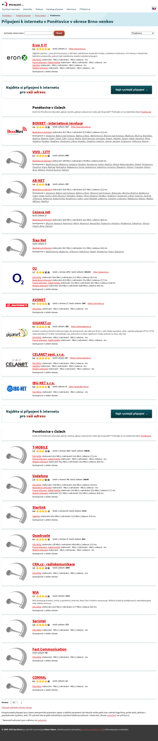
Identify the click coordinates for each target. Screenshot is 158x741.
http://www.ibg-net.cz (79, 386)
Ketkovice (47, 198)
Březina (44, 138)
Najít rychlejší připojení (130, 89)
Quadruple (41, 535)
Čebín (51, 138)
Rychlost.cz (7, 15)
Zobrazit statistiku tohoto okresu (17, 707)
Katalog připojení (54, 9)
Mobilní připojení (40, 68)
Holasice (36, 141)
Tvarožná (138, 167)
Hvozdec (81, 141)
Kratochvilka (59, 198)
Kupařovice (71, 198)
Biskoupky (116, 193)
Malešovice (132, 198)
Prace (44, 167)
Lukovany (121, 198)
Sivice (81, 167)
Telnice (129, 167)
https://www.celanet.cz (80, 357)
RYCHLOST (16, 4)
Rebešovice (72, 167)
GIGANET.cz (41, 323)
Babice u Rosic (82, 135)
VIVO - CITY (41, 152)
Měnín (76, 223)
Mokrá (116, 164)
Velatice (41, 170)
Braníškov (147, 135)
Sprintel (39, 621)
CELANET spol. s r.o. (48, 354)
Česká (58, 138)
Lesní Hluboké (90, 198)
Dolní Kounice (88, 138)
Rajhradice (61, 167)
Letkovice (102, 198)
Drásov (109, 138)
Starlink (39, 507)
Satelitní (36, 65)
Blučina (138, 135)
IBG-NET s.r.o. (43, 383)
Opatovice (105, 223)
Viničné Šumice (53, 170)
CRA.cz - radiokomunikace (53, 564)
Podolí (138, 164)
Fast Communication (49, 649)
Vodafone (40, 476)
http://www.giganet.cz (81, 326)
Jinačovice (126, 141)
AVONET (39, 299)
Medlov (149, 198)
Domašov (100, 138)
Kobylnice (67, 223)
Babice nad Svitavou (65, 135)
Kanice (145, 141)
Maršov (142, 198)
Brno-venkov (40, 15)
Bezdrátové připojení (42, 132)
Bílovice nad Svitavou (114, 135)
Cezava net (41, 212)
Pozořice (36, 167)
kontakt (85, 729)
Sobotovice (90, 167)
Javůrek (116, 141)
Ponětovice (146, 111)
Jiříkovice (136, 141)
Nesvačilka (94, 223)
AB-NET (38, 180)
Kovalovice (92, 164)
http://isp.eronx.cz (77, 48)
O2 (34, 268)
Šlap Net (39, 240)
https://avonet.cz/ (96, 303)
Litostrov (112, 198)
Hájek (131, 138)
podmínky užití (96, 729)
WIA (35, 592)
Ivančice (100, 141)
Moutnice (84, 223)
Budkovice (144, 193)
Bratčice (36, 138)
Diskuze (39, 9)
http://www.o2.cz (101, 272)
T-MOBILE (40, 447)
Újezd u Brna (38, 226)
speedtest (111, 715)
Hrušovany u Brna (68, 141)
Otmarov (115, 223)
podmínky (42, 720)
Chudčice (90, 141)
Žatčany (65, 170)
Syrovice (111, 167)
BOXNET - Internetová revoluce (57, 123)
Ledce (101, 164)
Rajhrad (51, 167)
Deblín (78, 138)
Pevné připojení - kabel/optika (46, 62)
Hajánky (117, 138)
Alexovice (50, 135)
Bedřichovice (96, 135)
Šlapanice (120, 167)
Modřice (108, 164)
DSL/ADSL (36, 59)
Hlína (147, 138)
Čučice (70, 138)
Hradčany (54, 141)
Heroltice (139, 138)
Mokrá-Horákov (127, 164)
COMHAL (39, 677)
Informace (71, 9)
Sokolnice (101, 167)
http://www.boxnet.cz (81, 126)
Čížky (64, 138)
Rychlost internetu (11, 9)
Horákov (45, 141)
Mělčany (36, 201)
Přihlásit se (85, 9)
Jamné (108, 141)
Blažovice (129, 135)
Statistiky (27, 9)
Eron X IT (39, 45)
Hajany (125, 138)
